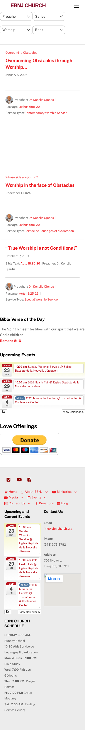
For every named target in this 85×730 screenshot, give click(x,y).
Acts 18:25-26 (30, 263)
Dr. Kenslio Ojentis (41, 100)
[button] (3, 412)
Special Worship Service (41, 299)
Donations (45, 503)
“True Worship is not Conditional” (41, 248)
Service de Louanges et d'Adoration (49, 231)
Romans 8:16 (10, 341)
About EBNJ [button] (33, 491)
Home (12, 491)
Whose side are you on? (21, 177)
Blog (64, 503)
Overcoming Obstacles (21, 52)
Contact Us (16, 503)
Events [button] (36, 497)
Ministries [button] (63, 491)
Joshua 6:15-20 (29, 106)
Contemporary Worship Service (45, 113)
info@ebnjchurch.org (58, 528)
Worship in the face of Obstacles (39, 185)
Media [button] (13, 497)
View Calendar (72, 412)
